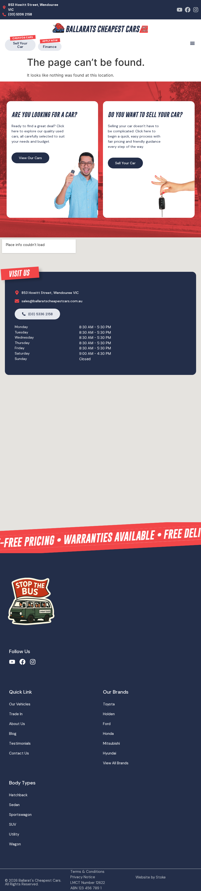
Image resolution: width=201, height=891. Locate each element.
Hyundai (109, 753)
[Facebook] (187, 10)
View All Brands (115, 763)
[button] (192, 43)
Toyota (109, 704)
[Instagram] (196, 10)
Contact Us (19, 753)
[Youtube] (179, 10)
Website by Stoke (151, 877)
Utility (14, 834)
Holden (109, 714)
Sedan (14, 804)
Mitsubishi (111, 743)
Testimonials (20, 743)
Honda (108, 733)
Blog (12, 733)
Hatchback (18, 795)
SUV (12, 824)
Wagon (15, 844)
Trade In (16, 714)
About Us (17, 723)
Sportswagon (20, 814)
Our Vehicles (19, 704)
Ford (107, 723)
